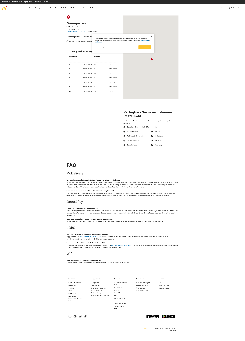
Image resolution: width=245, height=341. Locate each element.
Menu (13, 8)
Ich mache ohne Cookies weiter (128, 47)
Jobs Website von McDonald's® (121, 245)
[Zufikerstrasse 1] (152, 59)
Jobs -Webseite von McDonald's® (90, 237)
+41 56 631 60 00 (92, 32)
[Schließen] (151, 36)
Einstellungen (101, 47)
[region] (123, 43)
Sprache (5, 2)
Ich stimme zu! (145, 47)
